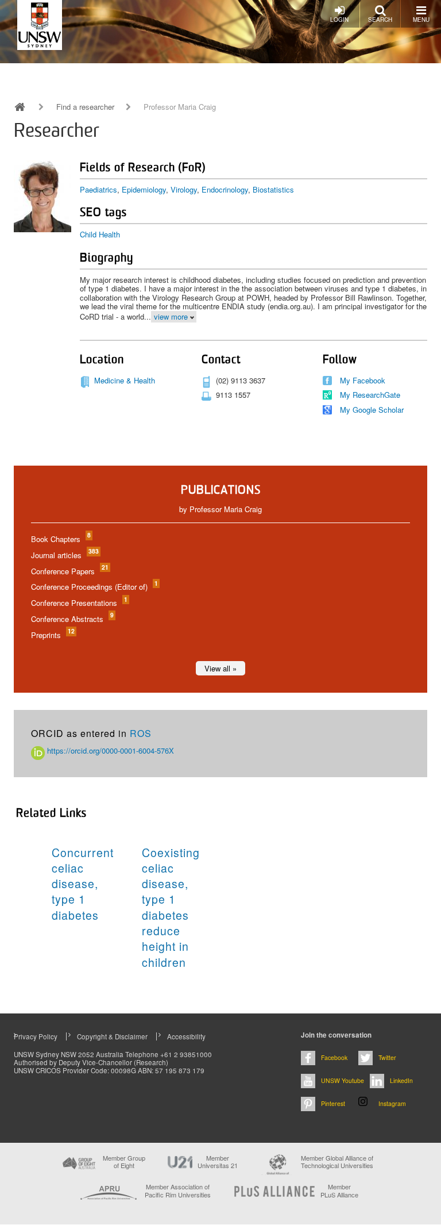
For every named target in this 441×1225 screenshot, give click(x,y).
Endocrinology (225, 189)
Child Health (100, 234)
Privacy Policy (35, 1036)
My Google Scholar (372, 409)
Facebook (334, 1057)
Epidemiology (144, 189)
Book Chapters (60, 538)
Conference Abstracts (72, 618)
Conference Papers (69, 571)
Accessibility (186, 1036)
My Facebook (362, 380)
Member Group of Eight (124, 1161)
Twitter (387, 1057)
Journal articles (64, 555)
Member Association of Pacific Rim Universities (178, 1191)
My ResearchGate (370, 394)
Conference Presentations (78, 602)
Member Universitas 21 (218, 1161)
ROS (141, 733)
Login (339, 20)
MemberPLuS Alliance (339, 1190)
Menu (421, 20)
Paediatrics (98, 189)
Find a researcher (85, 107)
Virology (184, 189)
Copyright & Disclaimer (112, 1036)
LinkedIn (401, 1080)
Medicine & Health (124, 380)
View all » (220, 668)
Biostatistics (273, 189)
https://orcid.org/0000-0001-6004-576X (109, 750)
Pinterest (333, 1103)
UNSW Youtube (342, 1080)
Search (380, 20)
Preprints (52, 634)
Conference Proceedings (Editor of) (94, 586)
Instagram (392, 1103)
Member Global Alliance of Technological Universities (337, 1162)
